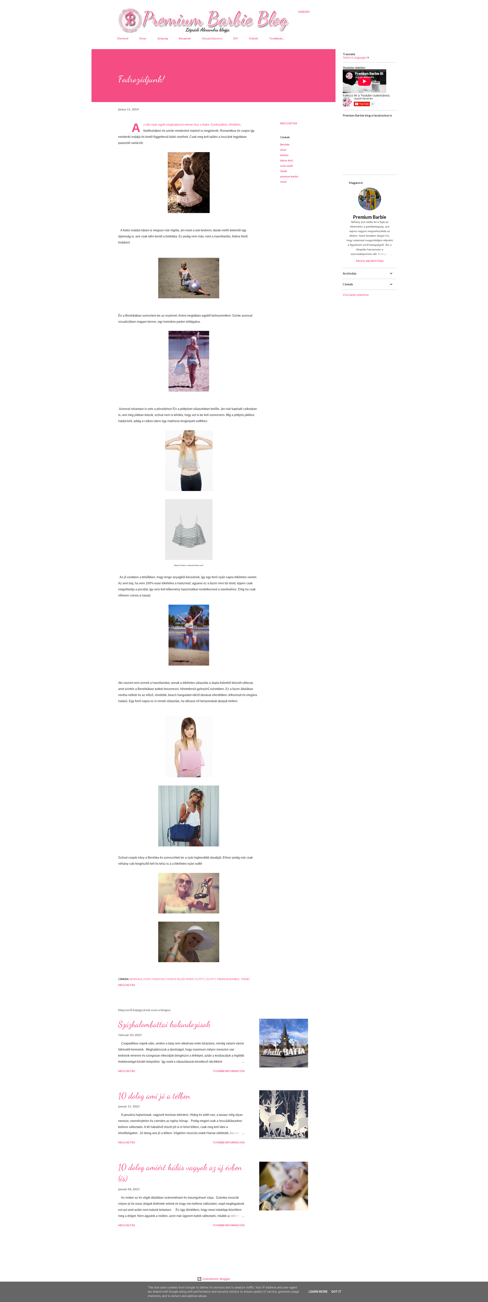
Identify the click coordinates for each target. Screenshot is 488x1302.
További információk (229, 1071)
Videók (253, 38)
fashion (284, 155)
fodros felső (286, 160)
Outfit (283, 171)
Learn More (318, 1291)
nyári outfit (286, 165)
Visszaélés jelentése (356, 294)
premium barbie (289, 176)
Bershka (284, 144)
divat (283, 149)
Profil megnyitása (370, 261)
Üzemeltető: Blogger (216, 1279)
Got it (336, 1291)
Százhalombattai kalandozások (164, 1024)
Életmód (122, 38)
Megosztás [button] (288, 123)
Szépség (162, 38)
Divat (142, 38)
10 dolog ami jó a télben (154, 1096)
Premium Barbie (369, 217)
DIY (235, 38)
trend (283, 181)
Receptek (185, 38)
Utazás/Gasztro (212, 38)
